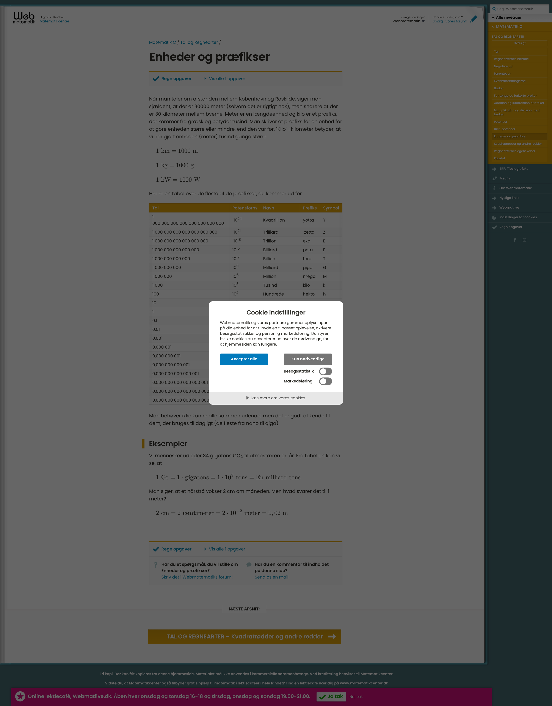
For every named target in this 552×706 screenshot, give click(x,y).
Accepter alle (244, 359)
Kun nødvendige (308, 359)
